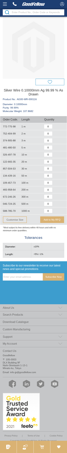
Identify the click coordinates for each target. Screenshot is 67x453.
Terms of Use (33, 436)
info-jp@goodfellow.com (23, 372)
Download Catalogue (16, 321)
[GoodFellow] (33, 4)
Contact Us (9, 350)
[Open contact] (25, 447)
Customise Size (15, 219)
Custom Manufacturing (16, 329)
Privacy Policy (11, 436)
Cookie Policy (56, 436)
